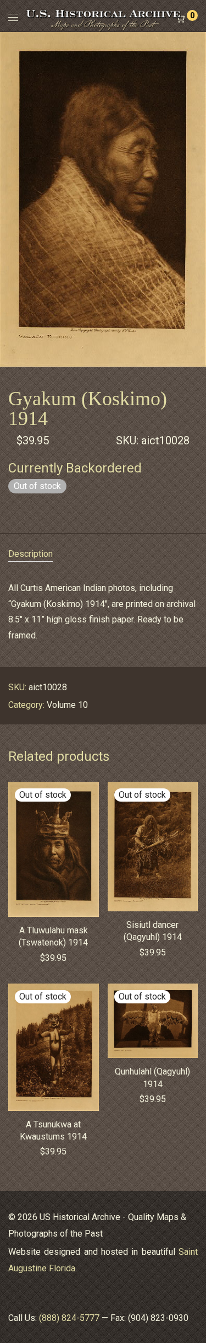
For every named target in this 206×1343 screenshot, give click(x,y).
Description (30, 554)
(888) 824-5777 (69, 1318)
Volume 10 (67, 705)
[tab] (103, 554)
